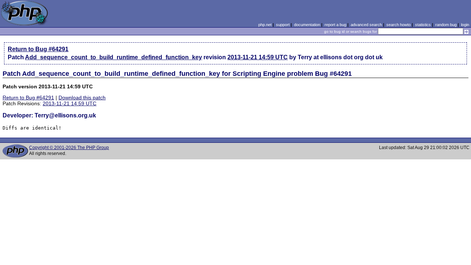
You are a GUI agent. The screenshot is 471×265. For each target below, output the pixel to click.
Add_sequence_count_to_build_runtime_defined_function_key (113, 57)
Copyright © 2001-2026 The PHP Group (69, 147)
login (465, 24)
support (283, 24)
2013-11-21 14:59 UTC (257, 57)
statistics (423, 24)
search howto (398, 24)
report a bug (335, 24)
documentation (307, 24)
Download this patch (82, 97)
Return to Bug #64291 (38, 49)
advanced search (366, 24)
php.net (265, 24)
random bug (446, 24)
